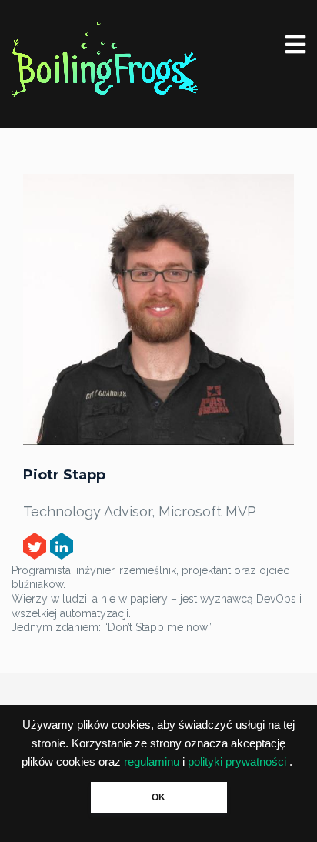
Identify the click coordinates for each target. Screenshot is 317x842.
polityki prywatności (237, 762)
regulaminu (151, 762)
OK (158, 797)
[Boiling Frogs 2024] (105, 59)
